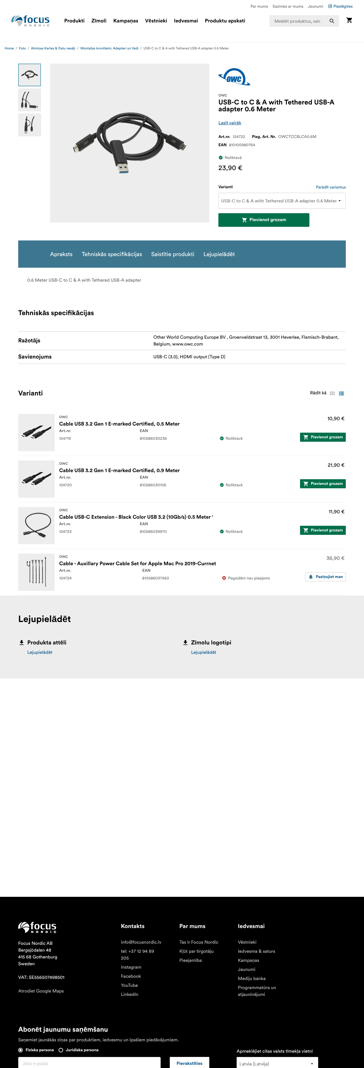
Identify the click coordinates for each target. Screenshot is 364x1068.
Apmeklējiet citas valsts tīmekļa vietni (275, 1051)
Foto (22, 48)
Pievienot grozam (267, 220)
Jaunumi (315, 6)
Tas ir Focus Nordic (198, 942)
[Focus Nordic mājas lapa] (30, 21)
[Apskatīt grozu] (349, 21)
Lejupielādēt (39, 652)
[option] (29, 75)
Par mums (259, 6)
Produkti (74, 21)
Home (9, 48)
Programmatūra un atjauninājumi (257, 991)
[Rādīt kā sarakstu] (341, 393)
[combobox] (304, 21)
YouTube (129, 985)
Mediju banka (252, 978)
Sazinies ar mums (288, 6)
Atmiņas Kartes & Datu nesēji (53, 48)
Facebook (131, 976)
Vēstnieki (156, 21)
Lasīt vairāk (229, 123)
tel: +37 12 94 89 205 (137, 954)
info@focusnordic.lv (141, 942)
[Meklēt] (332, 21)
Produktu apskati (225, 21)
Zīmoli (99, 21)
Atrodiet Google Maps (41, 991)
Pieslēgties (343, 6)
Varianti (225, 187)
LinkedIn (129, 994)
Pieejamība (190, 960)
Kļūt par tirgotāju (196, 951)
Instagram (131, 967)
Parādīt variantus (331, 187)
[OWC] (234, 76)
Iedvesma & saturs (256, 951)
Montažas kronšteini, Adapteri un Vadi (109, 48)
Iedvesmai (186, 21)
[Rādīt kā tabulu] (332, 393)
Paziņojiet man (329, 577)
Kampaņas (125, 21)
